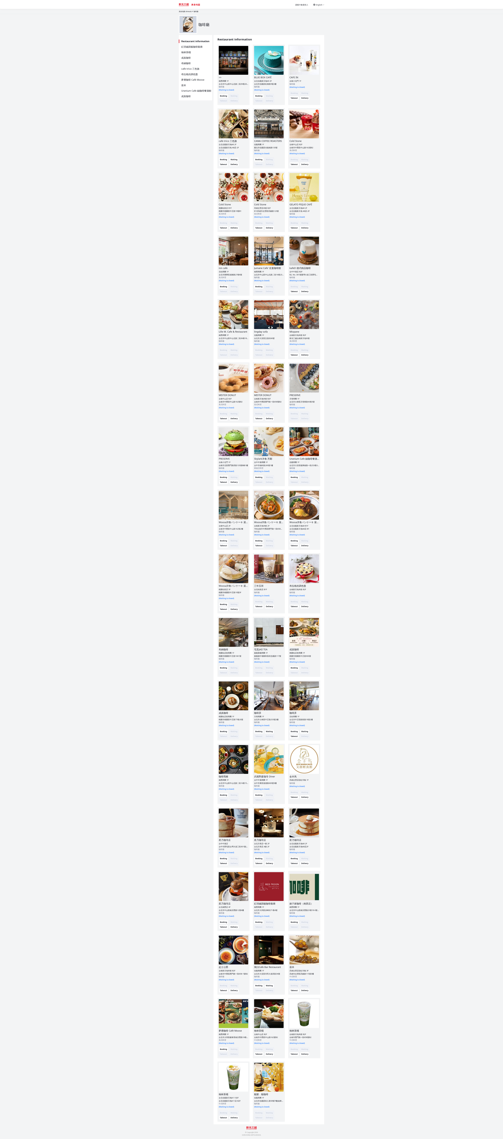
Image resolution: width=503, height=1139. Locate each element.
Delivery (304, 98)
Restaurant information (195, 41)
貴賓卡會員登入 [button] (301, 5)
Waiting (234, 159)
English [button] (319, 5)
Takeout (294, 98)
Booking (223, 96)
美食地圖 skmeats (185, 11)
